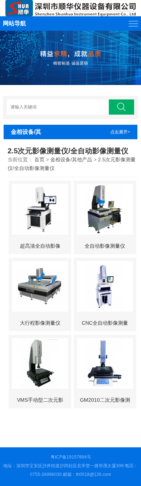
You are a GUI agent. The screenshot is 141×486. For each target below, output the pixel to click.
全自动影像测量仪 (105, 246)
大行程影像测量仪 (40, 323)
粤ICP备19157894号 (71, 457)
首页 (39, 159)
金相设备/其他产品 (71, 159)
